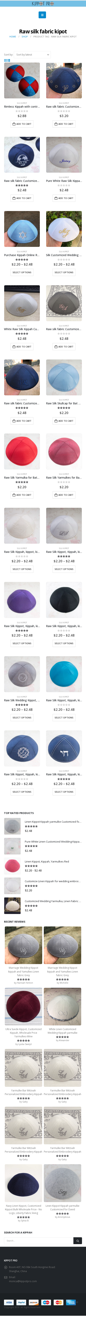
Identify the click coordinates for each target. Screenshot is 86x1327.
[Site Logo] (43, 3)
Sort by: (8, 54)
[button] (42, 14)
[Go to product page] (22, 80)
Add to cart (23, 123)
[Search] (77, 1240)
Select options (22, 272)
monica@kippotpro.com (23, 1281)
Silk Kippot (22, 103)
